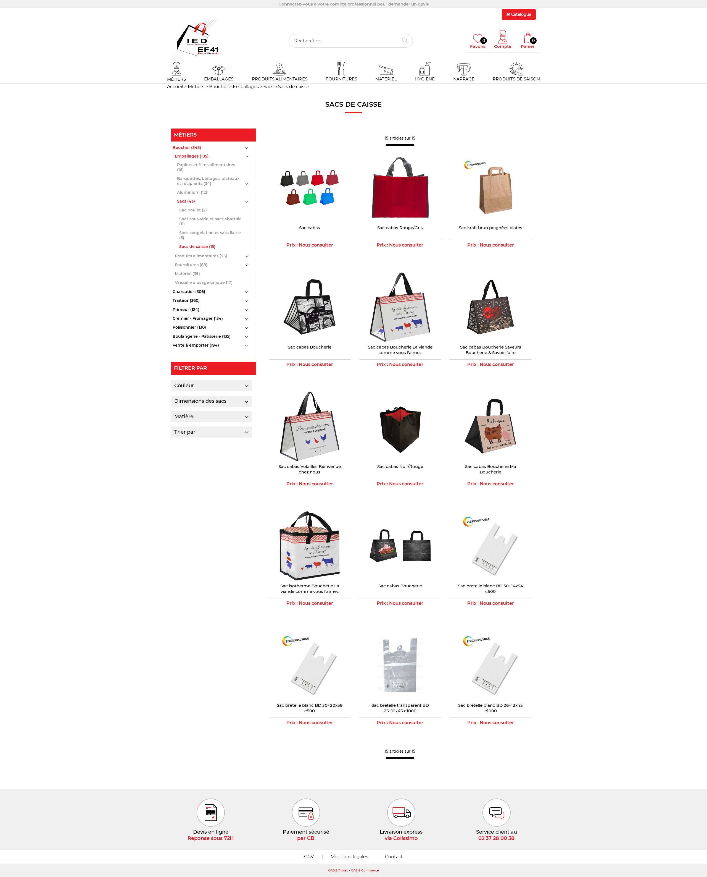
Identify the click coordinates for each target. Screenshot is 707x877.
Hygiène (425, 79)
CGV (309, 856)
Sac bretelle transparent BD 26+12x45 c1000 (400, 708)
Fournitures (341, 79)
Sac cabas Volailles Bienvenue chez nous (309, 469)
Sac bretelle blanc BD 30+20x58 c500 (310, 708)
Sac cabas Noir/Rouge (400, 466)
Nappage (463, 79)
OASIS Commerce (365, 870)
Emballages (218, 79)
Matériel (386, 79)
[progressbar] (400, 145)
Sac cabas (309, 227)
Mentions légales (349, 856)
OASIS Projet (338, 870)
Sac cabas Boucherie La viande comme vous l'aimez (400, 349)
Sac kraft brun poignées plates (490, 227)
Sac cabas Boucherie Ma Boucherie (490, 469)
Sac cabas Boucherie (309, 347)
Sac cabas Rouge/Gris (400, 227)
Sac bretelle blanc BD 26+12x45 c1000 (490, 708)
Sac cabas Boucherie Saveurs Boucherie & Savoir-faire (490, 349)
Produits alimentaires (279, 79)
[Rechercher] (405, 40)
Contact (394, 856)
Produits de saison (516, 79)
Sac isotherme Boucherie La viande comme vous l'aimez (309, 588)
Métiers (176, 79)
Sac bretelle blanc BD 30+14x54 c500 (490, 588)
